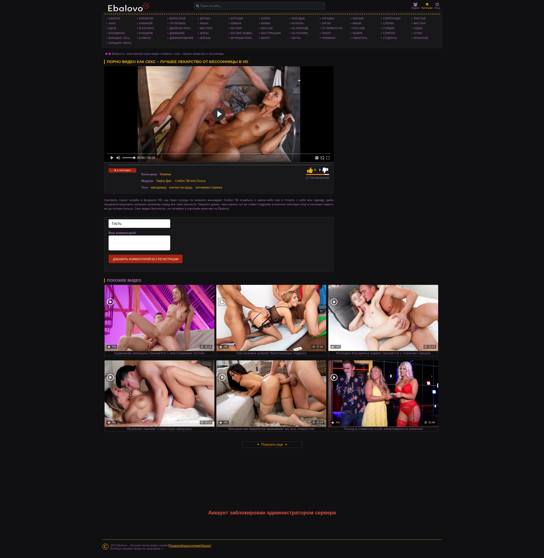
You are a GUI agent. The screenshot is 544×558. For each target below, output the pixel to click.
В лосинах (146, 28)
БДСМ (112, 28)
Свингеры (360, 38)
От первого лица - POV (335, 28)
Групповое (178, 23)
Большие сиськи (121, 38)
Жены (204, 23)
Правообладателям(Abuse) (190, 546)
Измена (236, 23)
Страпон (389, 33)
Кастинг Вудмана (243, 33)
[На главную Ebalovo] (127, 9)
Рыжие (358, 33)
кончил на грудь (181, 187)
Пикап (326, 33)
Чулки (418, 33)
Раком (357, 23)
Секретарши (392, 18)
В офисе (145, 38)
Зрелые (205, 38)
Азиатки (114, 18)
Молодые (298, 18)
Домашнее (177, 33)
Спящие (389, 28)
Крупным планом (243, 38)
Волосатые (178, 18)
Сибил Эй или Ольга (190, 181)
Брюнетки (146, 18)
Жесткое (206, 28)
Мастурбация (271, 33)
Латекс (266, 18)
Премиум (328, 38)
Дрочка (205, 18)
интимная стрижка (209, 187)
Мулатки (297, 23)
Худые (418, 28)
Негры (296, 38)
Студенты (390, 38)
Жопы (204, 33)
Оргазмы (328, 18)
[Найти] (197, 6)
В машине (146, 33)
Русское (359, 28)
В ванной (145, 23)
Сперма (388, 23)
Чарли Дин (163, 181)
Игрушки (237, 18)
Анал (112, 23)
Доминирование (182, 38)
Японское (421, 38)
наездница (158, 187)
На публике (300, 33)
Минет (265, 38)
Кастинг (236, 28)
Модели (415, 8)
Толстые (420, 18)
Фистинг (420, 23)
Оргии (326, 23)
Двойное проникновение (183, 28)
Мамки (265, 23)
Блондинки (117, 33)
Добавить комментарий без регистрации (145, 259)
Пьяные (358, 18)
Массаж (267, 28)
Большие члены (120, 42)
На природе (300, 28)
